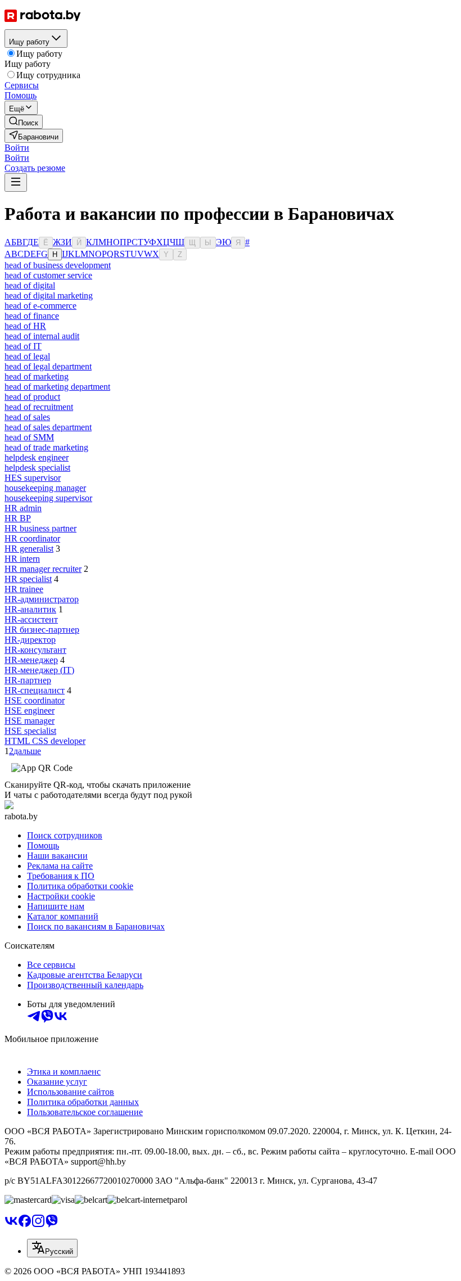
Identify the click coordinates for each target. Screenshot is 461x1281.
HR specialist (28, 579)
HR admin (23, 508)
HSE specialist (30, 731)
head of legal (27, 356)
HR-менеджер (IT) (39, 670)
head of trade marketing (46, 447)
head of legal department (48, 366)
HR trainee (23, 589)
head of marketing (36, 376)
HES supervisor (32, 477)
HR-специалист (34, 690)
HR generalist (28, 548)
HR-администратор (41, 599)
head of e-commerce (40, 305)
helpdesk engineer (36, 457)
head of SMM (29, 437)
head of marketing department (57, 386)
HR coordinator (32, 538)
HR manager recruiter (43, 569)
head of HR (25, 326)
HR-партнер (27, 680)
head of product (32, 397)
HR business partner (40, 528)
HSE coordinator (34, 700)
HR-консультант (35, 650)
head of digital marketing (48, 295)
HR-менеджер (31, 660)
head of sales (27, 417)
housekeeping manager (45, 488)
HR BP (17, 518)
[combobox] (52, 1248)
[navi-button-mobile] (15, 182)
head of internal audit (41, 336)
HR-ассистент (31, 619)
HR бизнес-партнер (41, 629)
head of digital (29, 285)
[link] (23, 122)
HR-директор (30, 639)
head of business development (57, 265)
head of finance (31, 316)
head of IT (23, 346)
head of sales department (48, 427)
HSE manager (29, 720)
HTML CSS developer (44, 741)
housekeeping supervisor (48, 498)
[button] (16, 147)
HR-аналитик (30, 609)
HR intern (22, 558)
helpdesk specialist (37, 467)
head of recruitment (38, 407)
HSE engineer (29, 710)
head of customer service (48, 275)
